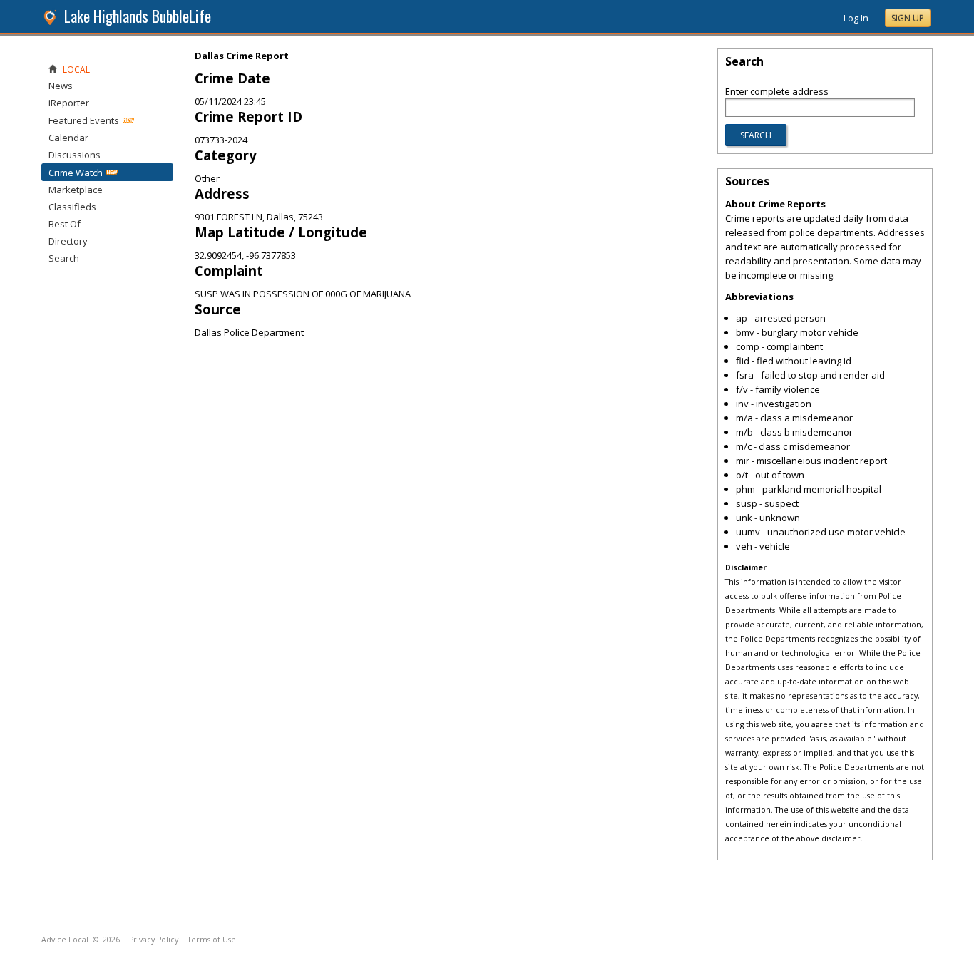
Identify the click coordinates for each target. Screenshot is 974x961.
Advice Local (64, 940)
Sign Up (907, 18)
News (60, 85)
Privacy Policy (153, 940)
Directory (68, 241)
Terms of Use (212, 940)
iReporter (68, 102)
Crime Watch (75, 172)
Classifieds (72, 206)
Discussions (74, 154)
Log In (856, 17)
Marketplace (75, 189)
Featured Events (83, 120)
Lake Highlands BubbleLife (137, 16)
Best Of (64, 223)
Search (63, 258)
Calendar (68, 137)
